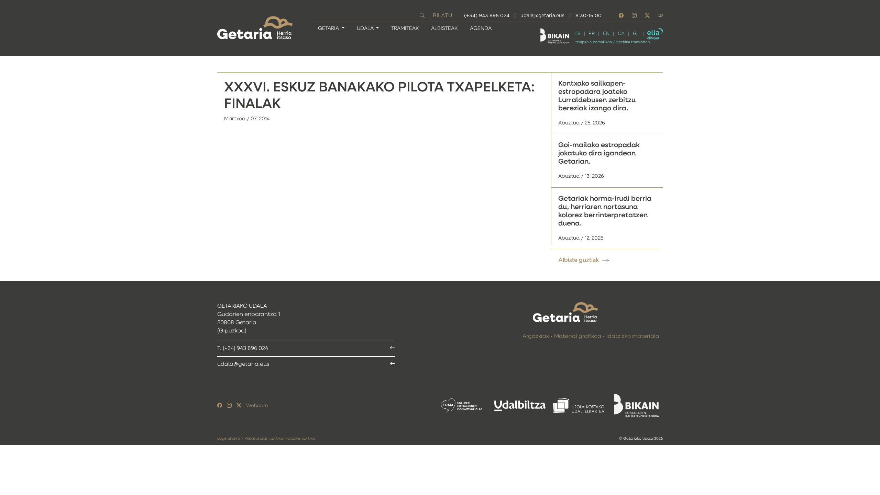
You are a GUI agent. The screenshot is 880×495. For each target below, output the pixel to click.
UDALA (366, 28)
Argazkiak (535, 336)
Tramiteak (405, 28)
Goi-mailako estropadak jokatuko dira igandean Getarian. (599, 153)
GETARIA (329, 28)
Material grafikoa (577, 336)
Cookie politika (301, 438)
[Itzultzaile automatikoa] (655, 34)
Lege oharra (228, 438)
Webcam (257, 405)
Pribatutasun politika (263, 438)
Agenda (481, 28)
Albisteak (444, 28)
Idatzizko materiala (632, 336)
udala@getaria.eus (542, 15)
